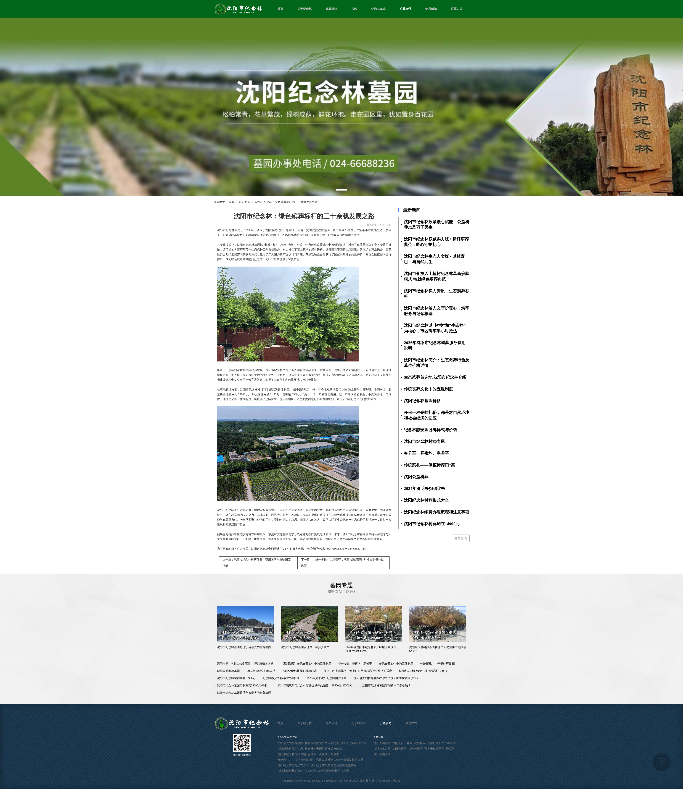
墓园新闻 (244, 202)
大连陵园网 (415, 748)
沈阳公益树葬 (324, 759)
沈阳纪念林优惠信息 (290, 748)
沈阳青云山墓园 (424, 743)
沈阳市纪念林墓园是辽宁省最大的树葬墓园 (244, 692)
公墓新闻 (385, 723)
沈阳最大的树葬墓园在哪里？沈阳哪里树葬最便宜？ (386, 678)
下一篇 (342, 562)
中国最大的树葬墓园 (290, 743)
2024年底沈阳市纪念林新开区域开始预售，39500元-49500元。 (316, 685)
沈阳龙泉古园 (382, 748)
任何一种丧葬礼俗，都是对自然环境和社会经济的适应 (358, 670)
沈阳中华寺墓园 (446, 743)
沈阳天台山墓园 (402, 743)
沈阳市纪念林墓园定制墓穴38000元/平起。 (243, 685)
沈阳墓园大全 (382, 754)
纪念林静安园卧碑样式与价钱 (281, 678)
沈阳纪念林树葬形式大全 (293, 765)
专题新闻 (431, 8)
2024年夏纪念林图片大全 (333, 770)
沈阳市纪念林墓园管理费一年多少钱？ (386, 685)
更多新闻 (460, 538)
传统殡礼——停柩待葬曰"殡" (295, 759)
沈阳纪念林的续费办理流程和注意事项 (423, 670)
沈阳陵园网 (399, 748)
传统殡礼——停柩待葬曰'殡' (438, 663)
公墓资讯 (405, 8)
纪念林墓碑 (378, 8)
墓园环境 (331, 8)
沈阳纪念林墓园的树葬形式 (299, 670)
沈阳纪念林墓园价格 (353, 743)
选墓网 (450, 748)
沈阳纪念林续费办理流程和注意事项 (333, 765)
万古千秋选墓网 (434, 748)
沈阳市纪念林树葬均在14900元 (236, 678)
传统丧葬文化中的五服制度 (396, 663)
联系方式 (456, 8)
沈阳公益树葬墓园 (228, 670)
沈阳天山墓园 (382, 743)
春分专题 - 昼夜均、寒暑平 (355, 663)
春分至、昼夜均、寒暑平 (323, 754)
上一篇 (257, 562)
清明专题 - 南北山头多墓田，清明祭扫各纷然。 (246, 663)
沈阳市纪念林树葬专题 (291, 754)
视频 (354, 8)
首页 (280, 8)
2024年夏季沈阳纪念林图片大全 (326, 678)
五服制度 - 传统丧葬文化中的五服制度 (307, 663)
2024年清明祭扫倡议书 (261, 670)
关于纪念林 (304, 8)
